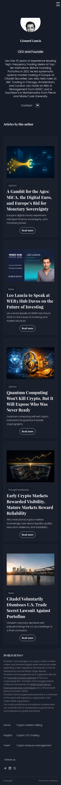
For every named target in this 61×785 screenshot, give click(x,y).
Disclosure (53, 781)
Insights (8, 735)
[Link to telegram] (5, 769)
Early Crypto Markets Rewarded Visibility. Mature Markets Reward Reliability (30, 504)
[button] (58, 4)
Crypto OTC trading (28, 735)
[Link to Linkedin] (10, 769)
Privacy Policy (44, 781)
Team (7, 745)
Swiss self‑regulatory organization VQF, (30, 697)
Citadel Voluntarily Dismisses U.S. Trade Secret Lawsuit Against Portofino (28, 607)
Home (7, 725)
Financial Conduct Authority (21, 677)
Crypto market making (29, 725)
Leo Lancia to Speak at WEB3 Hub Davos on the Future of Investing (30, 300)
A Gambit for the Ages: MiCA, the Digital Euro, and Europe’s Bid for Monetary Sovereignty (29, 200)
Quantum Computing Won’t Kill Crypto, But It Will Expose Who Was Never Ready (30, 401)
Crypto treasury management (34, 745)
